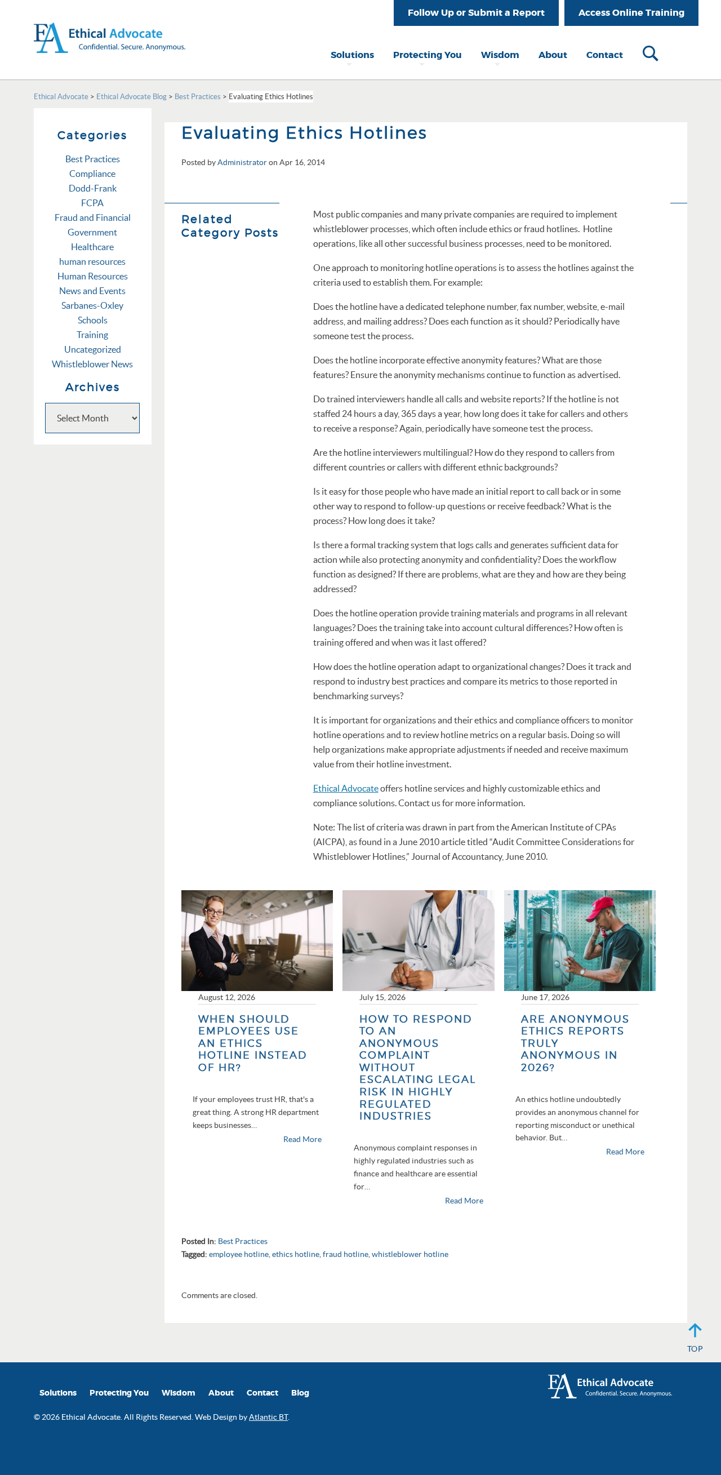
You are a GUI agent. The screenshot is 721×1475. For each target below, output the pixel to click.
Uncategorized (92, 349)
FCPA (92, 203)
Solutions (352, 55)
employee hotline (239, 1254)
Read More (302, 1139)
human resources (92, 261)
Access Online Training (631, 13)
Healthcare (92, 247)
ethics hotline (295, 1254)
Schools (93, 320)
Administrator (242, 162)
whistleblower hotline (410, 1254)
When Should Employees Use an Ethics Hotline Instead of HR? (252, 1043)
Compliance (92, 173)
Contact (604, 55)
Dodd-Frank (93, 188)
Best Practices (243, 1241)
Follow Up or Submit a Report (476, 13)
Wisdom (500, 55)
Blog (300, 1393)
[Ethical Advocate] (109, 25)
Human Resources (92, 276)
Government (92, 232)
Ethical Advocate (346, 788)
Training (92, 335)
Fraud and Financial (93, 217)
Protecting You (427, 55)
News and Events (92, 291)
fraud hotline (345, 1254)
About (552, 55)
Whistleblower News (92, 364)
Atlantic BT (268, 1416)
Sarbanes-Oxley (92, 305)
